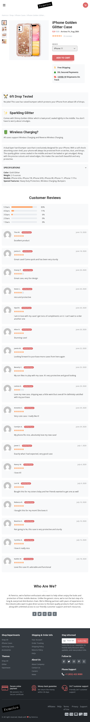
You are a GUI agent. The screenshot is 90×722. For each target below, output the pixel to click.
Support (83, 706)
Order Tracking (38, 643)
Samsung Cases (8, 646)
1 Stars (7, 222)
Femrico (5, 15)
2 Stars (7, 218)
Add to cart (63, 57)
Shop (12, 15)
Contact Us (36, 668)
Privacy (75, 706)
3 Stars (7, 214)
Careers (35, 671)
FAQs (34, 653)
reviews (67, 36)
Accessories (6, 650)
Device (55, 44)
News (34, 674)
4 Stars (7, 211)
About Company (38, 664)
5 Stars (7, 207)
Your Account (37, 640)
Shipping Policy (38, 646)
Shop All (5, 640)
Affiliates (51, 706)
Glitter (4, 664)
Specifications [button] (12, 167)
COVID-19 (62, 77)
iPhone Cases (20, 15)
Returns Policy (37, 650)
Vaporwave (6, 668)
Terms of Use (66, 708)
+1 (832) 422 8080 (73, 674)
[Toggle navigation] (4, 5)
